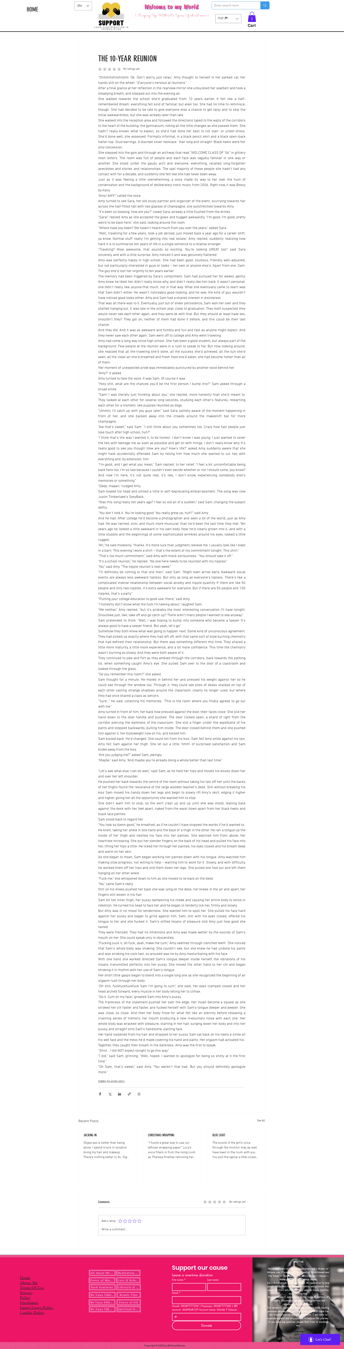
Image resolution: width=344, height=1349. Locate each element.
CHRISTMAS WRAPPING (161, 1135)
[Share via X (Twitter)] (110, 1094)
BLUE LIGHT (218, 1135)
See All (261, 1120)
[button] (252, 17)
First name (179, 1279)
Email (176, 1293)
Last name (213, 1279)
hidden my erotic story (111, 1081)
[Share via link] (129, 1094)
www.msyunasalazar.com (302, 1268)
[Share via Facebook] (100, 1094)
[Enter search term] (264, 5)
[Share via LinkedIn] (119, 1094)
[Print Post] (139, 1094)
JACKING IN (90, 1135)
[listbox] (228, 18)
